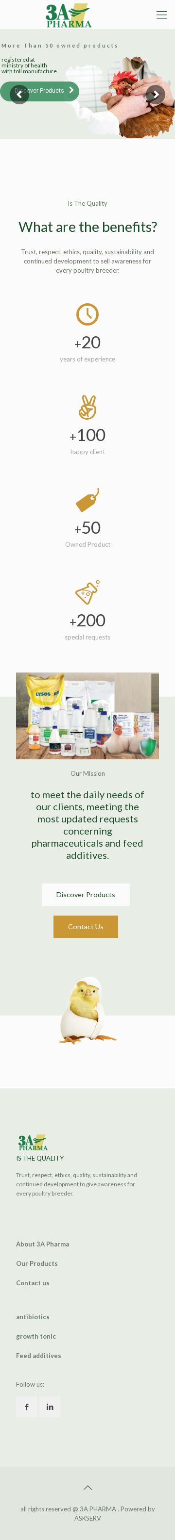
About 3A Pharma (42, 1244)
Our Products (37, 1263)
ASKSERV (87, 1518)
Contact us (33, 1283)
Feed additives (38, 1356)
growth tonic (36, 1336)
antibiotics (33, 1317)
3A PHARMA (99, 1509)
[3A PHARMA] (73, 14)
